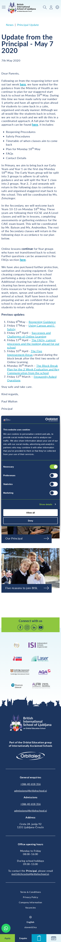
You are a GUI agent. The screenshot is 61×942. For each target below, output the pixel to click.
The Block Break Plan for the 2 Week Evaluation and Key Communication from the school (33, 369)
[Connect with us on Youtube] (41, 627)
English (30, 922)
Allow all (30, 512)
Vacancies (30, 907)
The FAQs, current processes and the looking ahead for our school (33, 343)
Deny (30, 520)
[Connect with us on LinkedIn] (34, 627)
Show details (45, 504)
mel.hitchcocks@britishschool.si (30, 874)
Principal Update (28, 24)
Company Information (30, 902)
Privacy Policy (30, 897)
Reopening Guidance (42, 321)
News (9, 24)
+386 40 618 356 (30, 784)
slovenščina (30, 927)
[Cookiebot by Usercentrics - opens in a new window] (45, 420)
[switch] (54, 475)
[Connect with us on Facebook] (20, 627)
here (23, 84)
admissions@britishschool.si (30, 790)
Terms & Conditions (30, 892)
